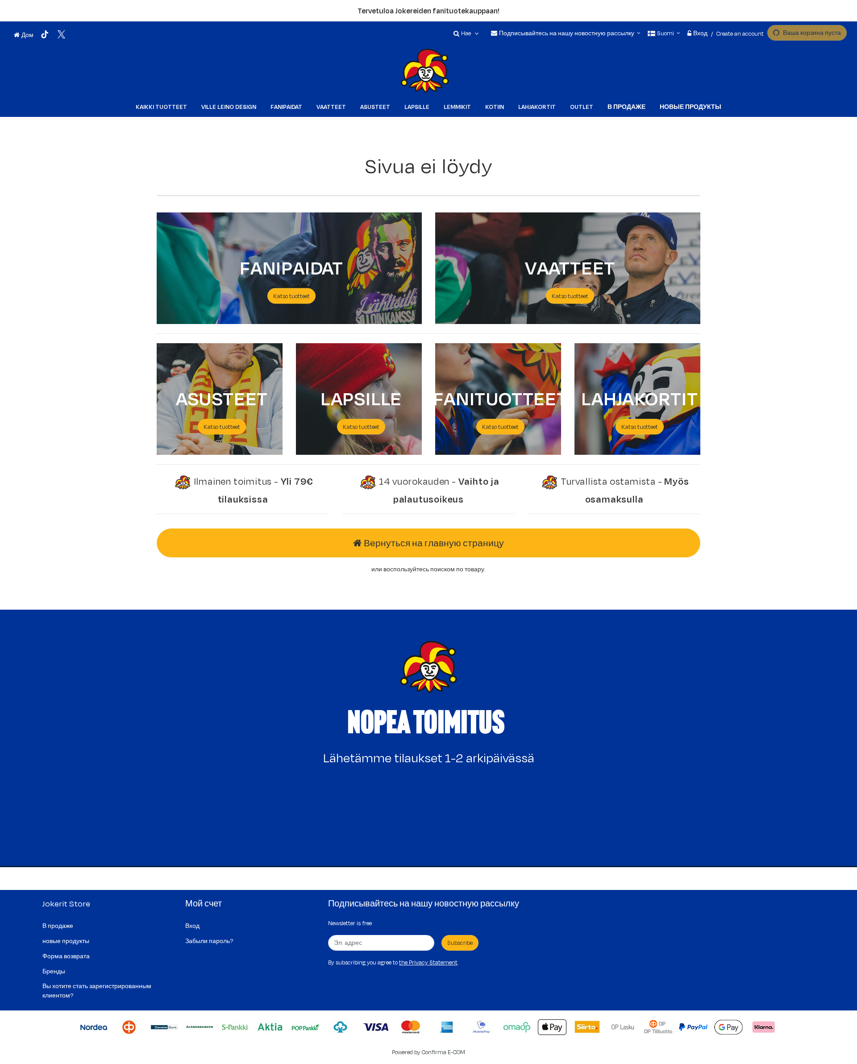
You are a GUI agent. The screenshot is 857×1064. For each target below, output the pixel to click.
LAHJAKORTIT (639, 397)
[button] (428, 962)
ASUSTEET (222, 397)
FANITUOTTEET (500, 397)
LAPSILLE (361, 397)
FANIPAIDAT (291, 267)
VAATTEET (570, 267)
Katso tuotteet (222, 427)
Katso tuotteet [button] (291, 296)
